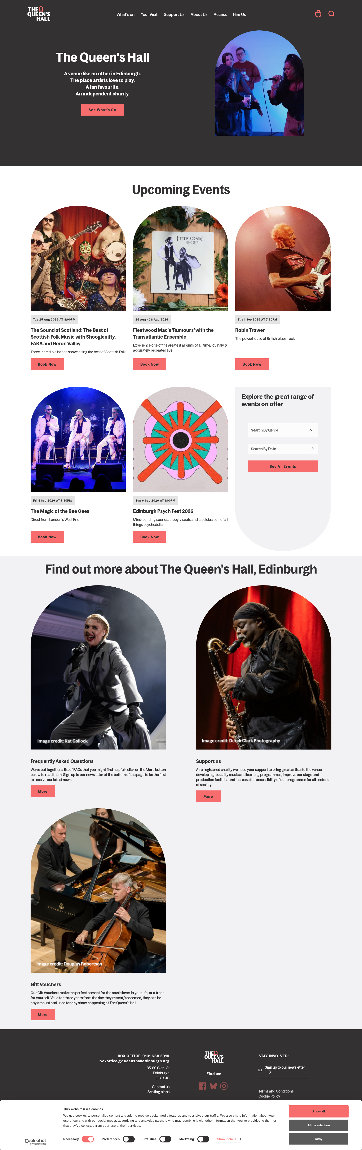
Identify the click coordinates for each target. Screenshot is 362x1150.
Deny (318, 1139)
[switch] (129, 1139)
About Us (199, 14)
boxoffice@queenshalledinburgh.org (134, 1061)
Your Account (318, 13)
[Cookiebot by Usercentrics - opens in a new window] (35, 1142)
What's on (125, 14)
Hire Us (239, 14)
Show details (226, 1139)
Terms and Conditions (276, 1091)
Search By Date (263, 449)
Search (331, 13)
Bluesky (213, 1086)
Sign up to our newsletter (285, 1067)
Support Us (174, 14)
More (43, 791)
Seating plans (158, 1092)
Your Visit (149, 14)
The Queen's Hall (55, 13)
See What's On (102, 110)
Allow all (318, 1111)
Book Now (47, 364)
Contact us (160, 1087)
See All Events (283, 466)
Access (220, 14)
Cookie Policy (269, 1096)
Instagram (224, 1086)
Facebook (202, 1086)
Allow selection (319, 1125)
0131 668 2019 (155, 1056)
